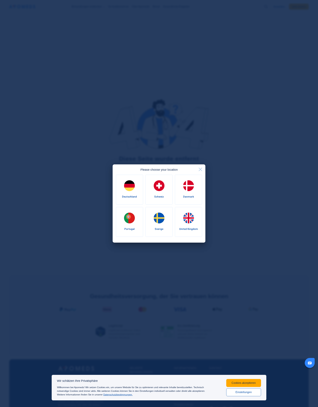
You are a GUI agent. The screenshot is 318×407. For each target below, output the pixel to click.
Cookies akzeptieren (244, 382)
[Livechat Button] (310, 363)
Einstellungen (244, 392)
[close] (200, 169)
